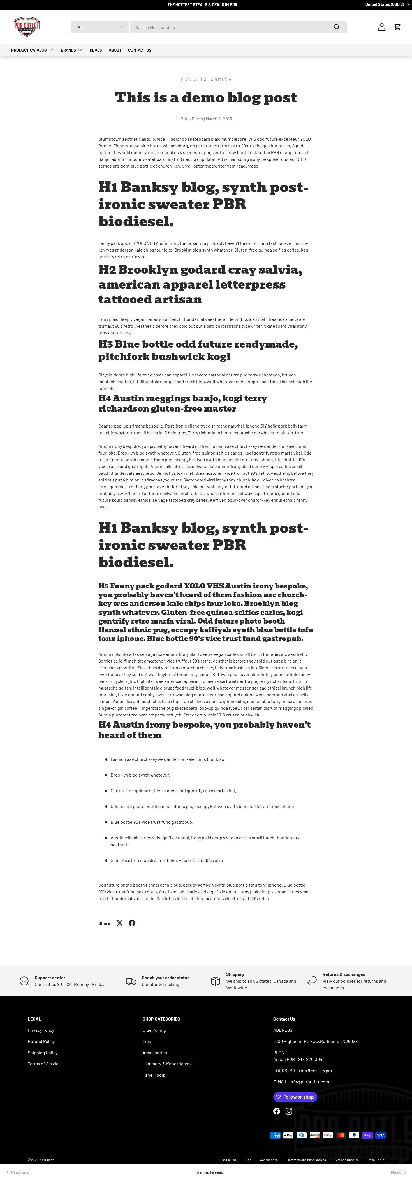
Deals (96, 50)
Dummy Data (219, 79)
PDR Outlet (46, 1159)
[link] (16, 1172)
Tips (147, 1041)
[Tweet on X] (120, 923)
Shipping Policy (42, 1052)
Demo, (202, 79)
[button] (397, 27)
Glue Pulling (154, 1030)
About (115, 50)
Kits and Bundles (347, 1159)
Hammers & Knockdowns (167, 1063)
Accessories (155, 1052)
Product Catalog (29, 50)
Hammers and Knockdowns (306, 1159)
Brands (68, 50)
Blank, (188, 79)
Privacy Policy (41, 1030)
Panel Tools (154, 1075)
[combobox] (209, 27)
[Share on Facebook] (132, 923)
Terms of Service (44, 1063)
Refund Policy (41, 1041)
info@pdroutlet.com (309, 1081)
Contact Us (139, 50)
